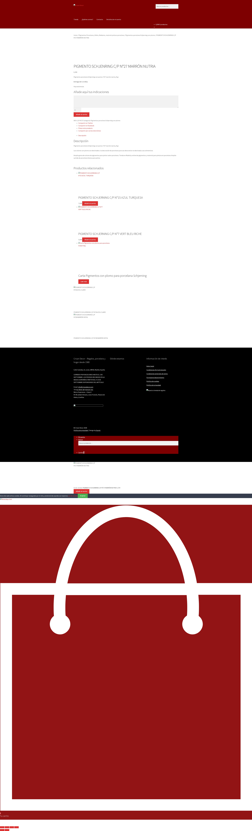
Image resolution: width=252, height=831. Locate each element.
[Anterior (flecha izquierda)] (2, 830)
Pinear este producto (85, 128)
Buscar (80, 440)
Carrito (81, 452)
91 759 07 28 (80, 390)
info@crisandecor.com (85, 387)
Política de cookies (152, 381)
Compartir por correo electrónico (89, 131)
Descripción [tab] (82, 135)
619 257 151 (89, 390)
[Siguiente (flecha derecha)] (7, 830)
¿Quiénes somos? (87, 19)
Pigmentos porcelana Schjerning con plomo (140, 35)
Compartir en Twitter (85, 123)
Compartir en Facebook (86, 126)
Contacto (100, 19)
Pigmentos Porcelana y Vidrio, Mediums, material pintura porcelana (101, 35)
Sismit (98, 430)
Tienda (76, 19)
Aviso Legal (150, 366)
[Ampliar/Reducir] (2, 827)
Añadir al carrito (81, 114)
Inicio (75, 35)
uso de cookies (73, 496)
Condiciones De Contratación (156, 370)
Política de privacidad (153, 385)
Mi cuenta (81, 437)
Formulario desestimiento (155, 378)
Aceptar (83, 496)
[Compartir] (12, 827)
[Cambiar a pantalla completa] (7, 827)
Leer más (84, 281)
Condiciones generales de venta (157, 374)
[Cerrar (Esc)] (16, 827)
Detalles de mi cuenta (113, 19)
